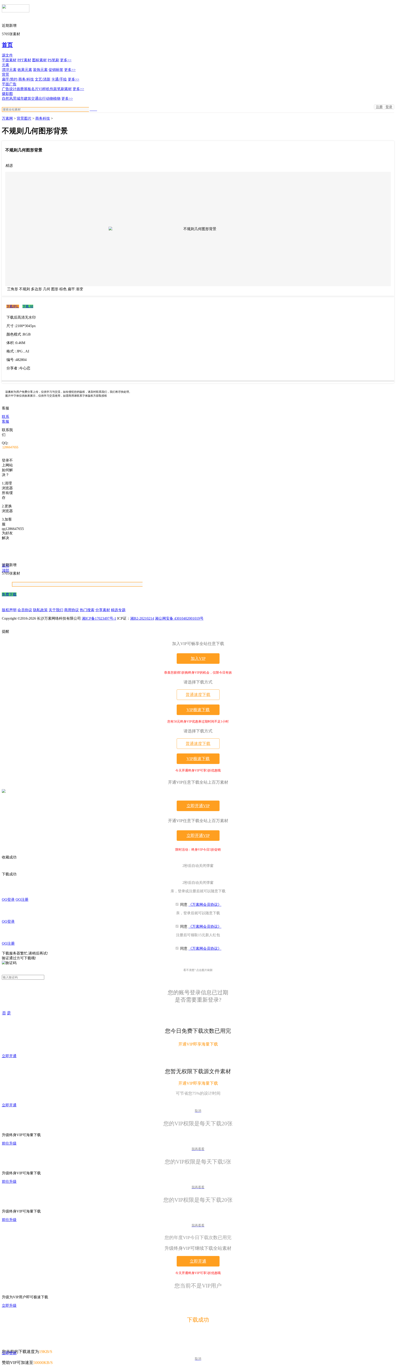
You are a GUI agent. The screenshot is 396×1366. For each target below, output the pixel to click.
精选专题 (118, 610)
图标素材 (39, 60)
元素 (5, 65)
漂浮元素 (9, 70)
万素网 (7, 118)
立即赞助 (9, 1353)
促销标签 (56, 70)
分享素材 (102, 610)
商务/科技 (26, 79)
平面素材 (9, 60)
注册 (379, 107)
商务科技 (42, 118)
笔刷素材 (64, 89)
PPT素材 (24, 60)
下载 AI (27, 306)
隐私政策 (40, 610)
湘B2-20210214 (142, 618)
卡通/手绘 (59, 79)
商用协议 (71, 610)
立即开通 (9, 1056)
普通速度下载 (198, 694)
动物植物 (53, 98)
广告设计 (9, 89)
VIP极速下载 (198, 709)
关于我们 (56, 610)
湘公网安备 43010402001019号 (179, 618)
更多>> (66, 60)
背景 (5, 74)
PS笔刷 (53, 60)
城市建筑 (23, 98)
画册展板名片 (27, 89)
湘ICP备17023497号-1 (99, 618)
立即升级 (9, 1305)
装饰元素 (40, 70)
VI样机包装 (47, 89)
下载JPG (12, 306)
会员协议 (24, 610)
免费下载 (9, 594)
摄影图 (7, 94)
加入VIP (198, 658)
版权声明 (9, 610)
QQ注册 (22, 899)
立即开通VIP (198, 806)
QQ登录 (8, 899)
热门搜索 (87, 610)
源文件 (7, 55)
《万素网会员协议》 (204, 904)
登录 (388, 107)
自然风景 (9, 98)
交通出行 (38, 98)
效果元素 (24, 70)
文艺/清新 (42, 79)
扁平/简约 (9, 79)
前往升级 (9, 1143)
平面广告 (9, 84)
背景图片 (24, 118)
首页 (7, 45)
